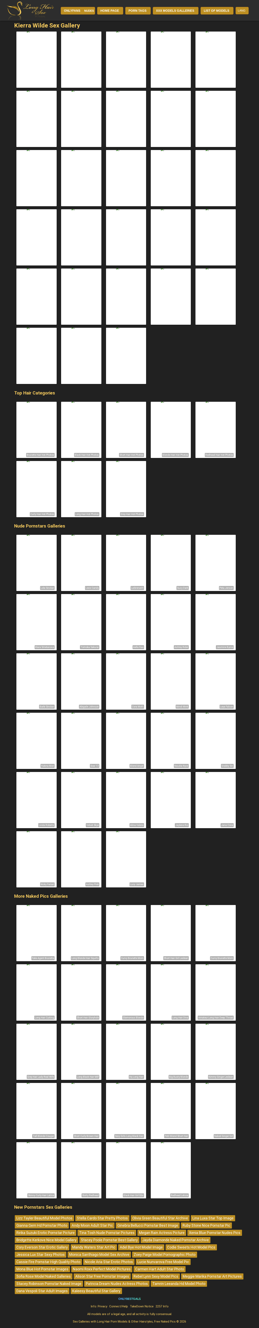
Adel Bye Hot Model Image (141, 1247)
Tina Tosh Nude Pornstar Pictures (107, 1233)
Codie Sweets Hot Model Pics (191, 1247)
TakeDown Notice (142, 1306)
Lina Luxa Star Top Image (213, 1218)
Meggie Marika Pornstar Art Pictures (212, 1276)
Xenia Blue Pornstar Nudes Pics (214, 1233)
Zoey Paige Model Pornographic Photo (164, 1254)
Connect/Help (118, 1306)
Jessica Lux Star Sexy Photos (40, 1254)
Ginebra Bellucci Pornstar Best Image (147, 1225)
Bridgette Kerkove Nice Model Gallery (46, 1240)
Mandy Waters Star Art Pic (93, 1247)
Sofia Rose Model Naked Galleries (43, 1276)
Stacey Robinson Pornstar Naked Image (48, 1283)
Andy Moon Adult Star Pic (92, 1225)
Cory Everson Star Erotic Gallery (42, 1247)
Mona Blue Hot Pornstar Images (42, 1269)
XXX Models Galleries (175, 10)
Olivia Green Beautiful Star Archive (160, 1218)
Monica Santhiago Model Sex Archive (99, 1254)
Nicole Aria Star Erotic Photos (109, 1262)
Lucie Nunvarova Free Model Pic (163, 1262)
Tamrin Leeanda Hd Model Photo (178, 1283)
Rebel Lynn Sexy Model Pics (156, 1276)
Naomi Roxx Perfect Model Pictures (102, 1269)
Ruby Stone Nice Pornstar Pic (206, 1225)
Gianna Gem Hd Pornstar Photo (41, 1225)
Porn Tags (137, 10)
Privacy (102, 1306)
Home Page (109, 10)
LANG (241, 10)
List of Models (216, 10)
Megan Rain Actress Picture (162, 1233)
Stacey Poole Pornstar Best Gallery (109, 1240)
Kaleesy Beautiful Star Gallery (96, 1291)
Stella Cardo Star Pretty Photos (102, 1218)
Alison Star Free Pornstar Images (102, 1276)
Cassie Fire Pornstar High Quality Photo (48, 1262)
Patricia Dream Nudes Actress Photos (117, 1283)
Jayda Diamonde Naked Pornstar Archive (175, 1240)
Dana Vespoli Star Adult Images (42, 1291)
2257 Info (162, 1306)
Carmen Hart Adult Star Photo (159, 1269)
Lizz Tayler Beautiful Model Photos (44, 1218)
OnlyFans (72, 10)
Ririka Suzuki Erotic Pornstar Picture (45, 1233)
